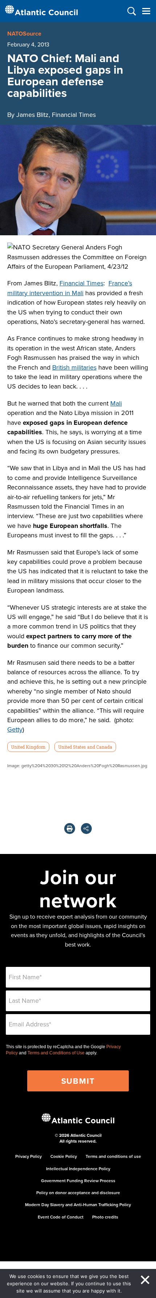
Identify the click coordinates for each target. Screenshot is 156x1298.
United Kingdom (28, 747)
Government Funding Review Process (78, 1180)
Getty (14, 729)
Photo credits (105, 1217)
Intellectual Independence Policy (78, 1168)
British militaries (74, 367)
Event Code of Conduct (60, 1217)
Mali (116, 403)
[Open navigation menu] (146, 11)
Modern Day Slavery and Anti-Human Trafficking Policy (78, 1204)
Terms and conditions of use (113, 1156)
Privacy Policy (28, 1156)
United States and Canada (85, 747)
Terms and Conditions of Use (56, 1052)
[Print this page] (69, 828)
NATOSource (24, 33)
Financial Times (81, 283)
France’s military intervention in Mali (69, 287)
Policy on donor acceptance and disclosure (78, 1192)
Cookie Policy (63, 1156)
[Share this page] (86, 828)
